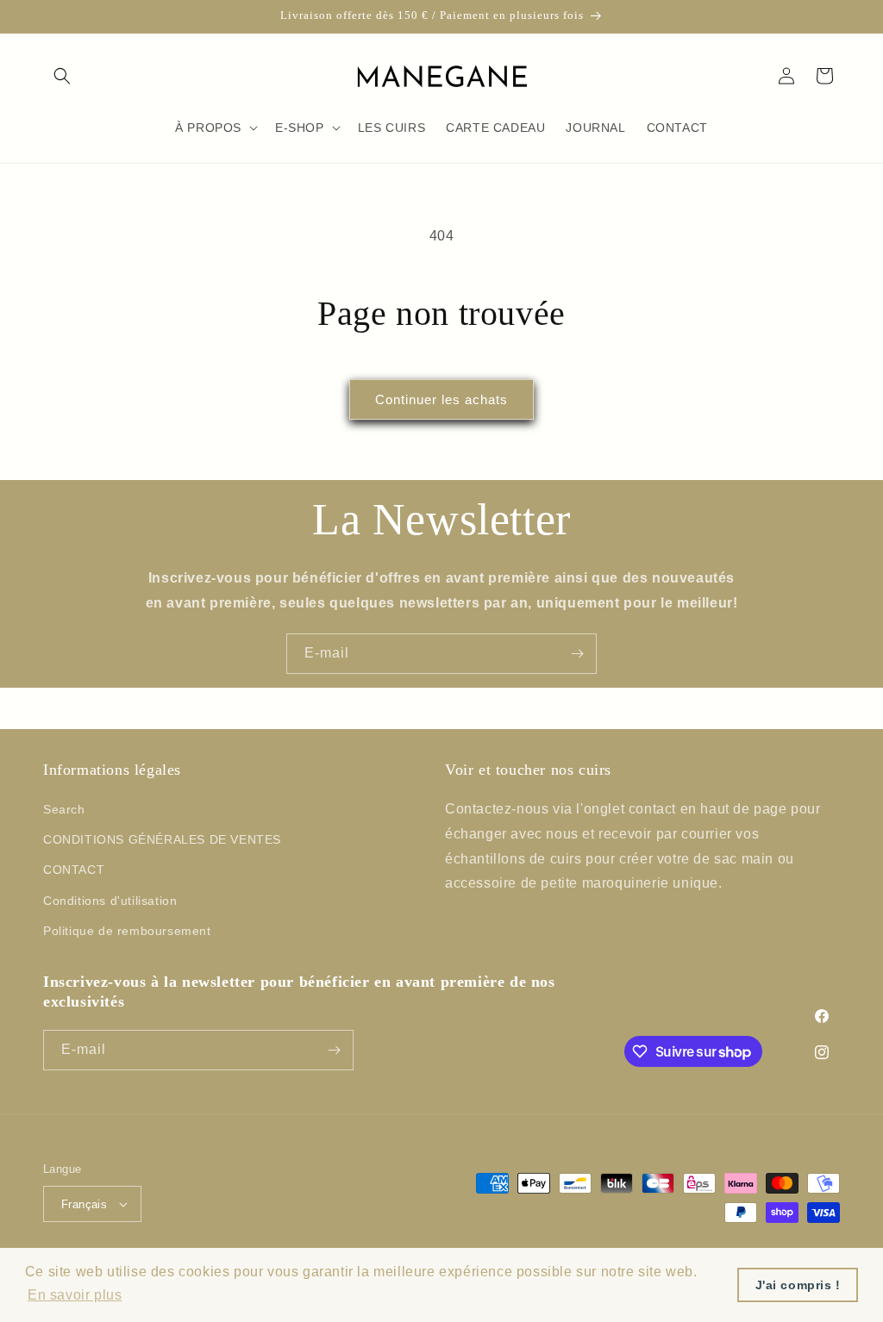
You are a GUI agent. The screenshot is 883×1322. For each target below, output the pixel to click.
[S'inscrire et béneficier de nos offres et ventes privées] (577, 653)
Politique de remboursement (127, 931)
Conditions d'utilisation (110, 900)
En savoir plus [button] (75, 1295)
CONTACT (73, 869)
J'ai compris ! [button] (798, 1285)
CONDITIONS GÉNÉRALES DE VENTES (162, 839)
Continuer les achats (441, 399)
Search (64, 809)
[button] (62, 76)
